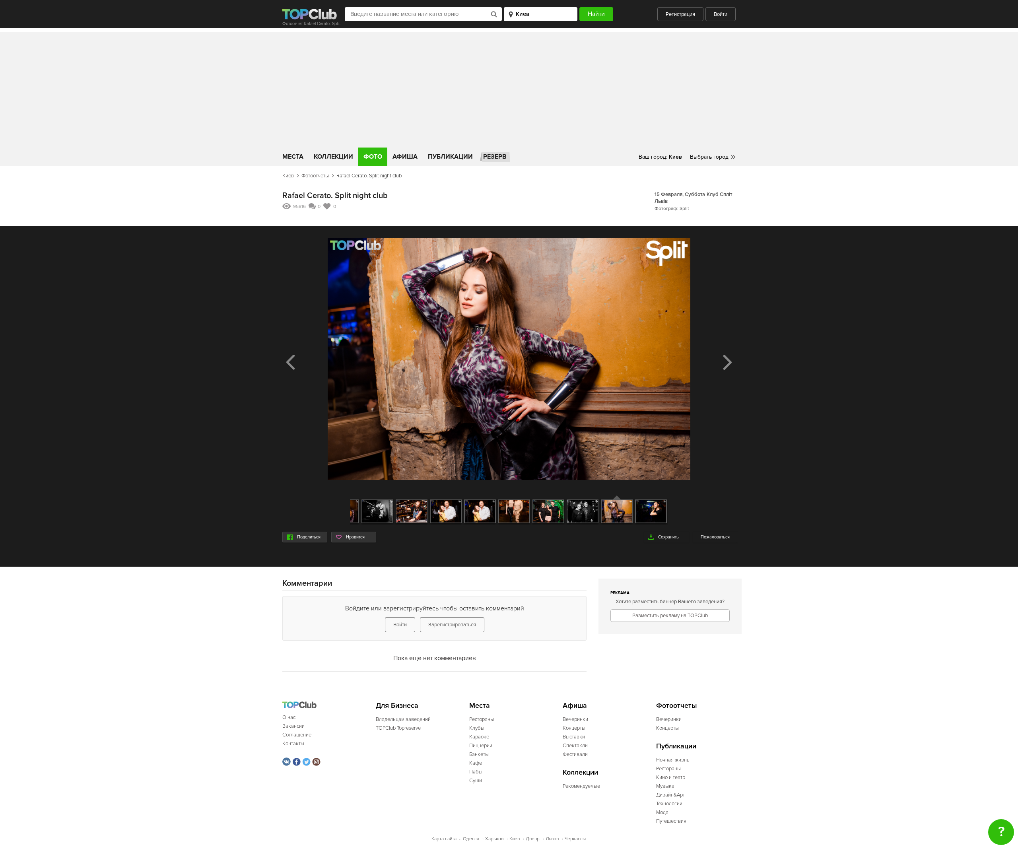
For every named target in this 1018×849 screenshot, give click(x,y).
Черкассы (575, 839)
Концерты (574, 728)
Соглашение (296, 735)
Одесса (471, 839)
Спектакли (575, 745)
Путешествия (671, 821)
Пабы (475, 772)
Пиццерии (480, 745)
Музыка (665, 786)
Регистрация (680, 14)
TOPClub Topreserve (398, 728)
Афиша (405, 157)
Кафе (475, 763)
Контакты (293, 743)
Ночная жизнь (673, 760)
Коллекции (333, 157)
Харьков (494, 839)
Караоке (479, 737)
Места (292, 157)
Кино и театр (670, 777)
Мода (662, 812)
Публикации (450, 157)
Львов (552, 839)
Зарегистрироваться (452, 625)
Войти (720, 14)
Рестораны (481, 719)
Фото (372, 157)
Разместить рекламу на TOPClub (670, 615)
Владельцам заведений (403, 719)
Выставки (574, 737)
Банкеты (479, 754)
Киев (288, 176)
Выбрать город (709, 156)
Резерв (495, 157)
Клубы (476, 728)
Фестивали (575, 754)
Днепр (533, 839)
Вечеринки (575, 719)
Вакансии (293, 726)
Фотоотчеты (315, 176)
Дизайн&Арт (670, 795)
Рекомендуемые (581, 786)
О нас (288, 717)
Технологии (669, 803)
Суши (475, 780)
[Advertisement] (509, 88)
